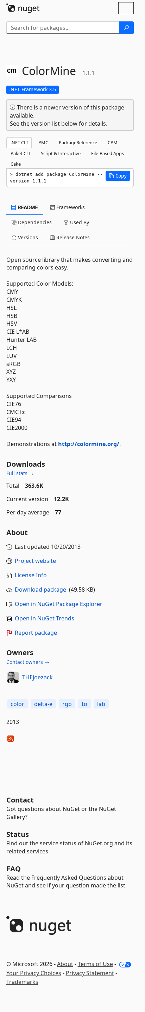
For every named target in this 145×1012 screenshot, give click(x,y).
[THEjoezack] (13, 677)
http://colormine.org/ (88, 444)
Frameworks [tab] (70, 207)
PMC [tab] (43, 142)
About (65, 964)
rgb (67, 704)
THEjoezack (37, 677)
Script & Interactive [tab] (61, 153)
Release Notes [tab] (72, 237)
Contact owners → (27, 662)
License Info (31, 575)
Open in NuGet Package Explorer (58, 604)
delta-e (43, 704)
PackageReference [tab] (78, 142)
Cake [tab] (16, 164)
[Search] (126, 27)
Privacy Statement (90, 973)
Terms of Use (95, 964)
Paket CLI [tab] (20, 153)
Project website (35, 561)
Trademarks (22, 982)
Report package (36, 633)
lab (101, 704)
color (17, 704)
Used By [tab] (79, 222)
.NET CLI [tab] (19, 142)
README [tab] (27, 207)
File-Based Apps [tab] (107, 153)
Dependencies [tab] (34, 222)
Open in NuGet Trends (44, 618)
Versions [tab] (27, 237)
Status (17, 834)
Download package (40, 589)
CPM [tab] (113, 142)
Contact (20, 800)
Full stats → (20, 473)
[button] (118, 176)
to (84, 704)
